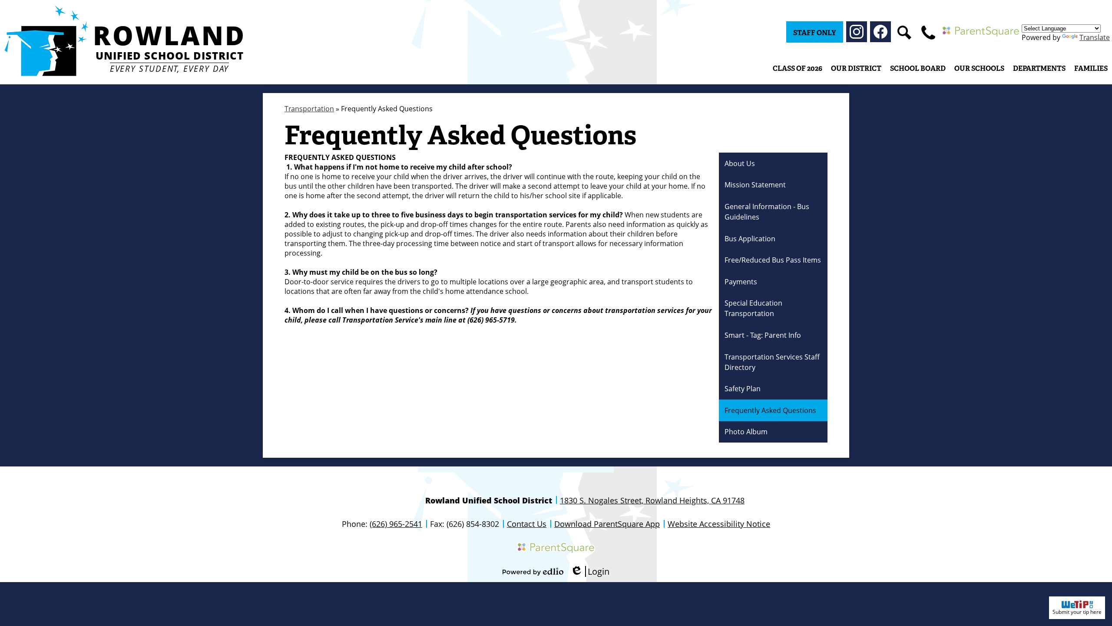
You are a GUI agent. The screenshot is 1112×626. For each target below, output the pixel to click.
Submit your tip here (1077, 612)
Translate (1094, 37)
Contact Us (526, 524)
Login (589, 571)
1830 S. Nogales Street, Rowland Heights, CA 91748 (652, 500)
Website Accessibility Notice (719, 524)
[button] (856, 68)
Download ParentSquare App (607, 524)
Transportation (309, 108)
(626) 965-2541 (396, 524)
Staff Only (814, 32)
